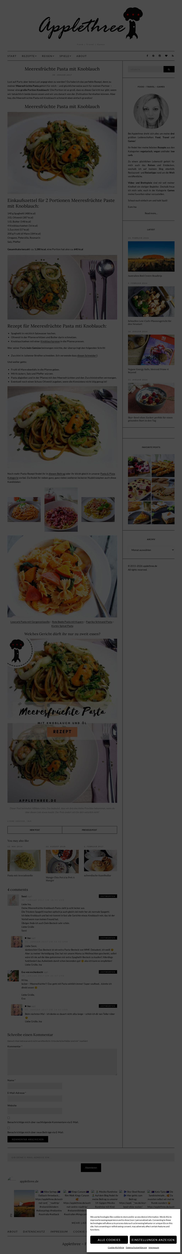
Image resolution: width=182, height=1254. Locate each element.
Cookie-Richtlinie (116, 1247)
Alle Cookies (109, 1239)
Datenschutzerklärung (136, 1247)
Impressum (154, 1247)
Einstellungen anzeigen (153, 1239)
